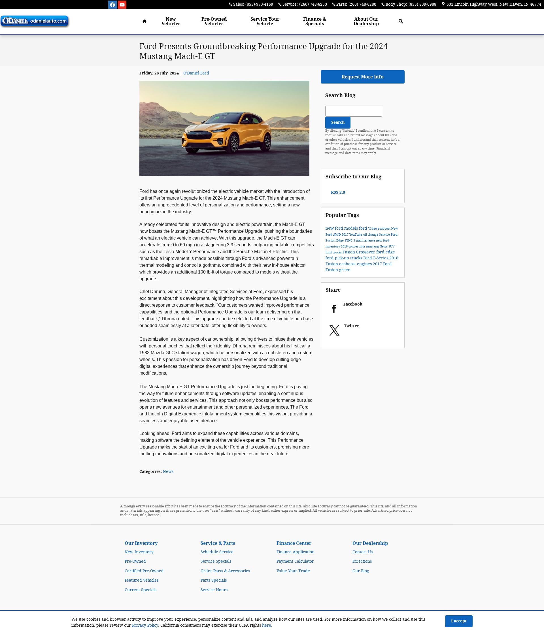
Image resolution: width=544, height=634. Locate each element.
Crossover (366, 252)
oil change (371, 234)
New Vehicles (171, 21)
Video (373, 228)
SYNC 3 (350, 240)
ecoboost (384, 228)
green (344, 270)
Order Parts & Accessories (225, 571)
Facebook (352, 304)
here (266, 625)
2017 (345, 234)
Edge (340, 240)
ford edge (385, 252)
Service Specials (216, 561)
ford (363, 228)
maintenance (366, 240)
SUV (391, 246)
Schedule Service (217, 552)
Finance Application (295, 552)
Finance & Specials (314, 21)
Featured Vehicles (141, 580)
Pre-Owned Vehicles (214, 21)
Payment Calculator (295, 561)
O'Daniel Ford (196, 73)
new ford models (342, 228)
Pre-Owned (135, 561)
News (168, 471)
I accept (459, 621)
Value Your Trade (293, 571)
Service (264, 21)
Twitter (351, 326)
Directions (362, 561)
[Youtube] (122, 5)
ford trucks (334, 252)
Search (338, 122)
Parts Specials (214, 580)
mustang (373, 246)
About (366, 21)
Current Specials (140, 590)
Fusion (349, 252)
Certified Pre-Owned (144, 571)
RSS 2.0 (337, 192)
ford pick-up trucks (344, 258)
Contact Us (362, 552)
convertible (357, 246)
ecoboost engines (356, 264)
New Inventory (139, 552)
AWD (337, 234)
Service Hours (214, 590)
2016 (344, 246)
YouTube (356, 234)
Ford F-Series (376, 258)
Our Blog (360, 571)
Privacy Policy (145, 625)
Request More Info (363, 77)
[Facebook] (112, 5)
